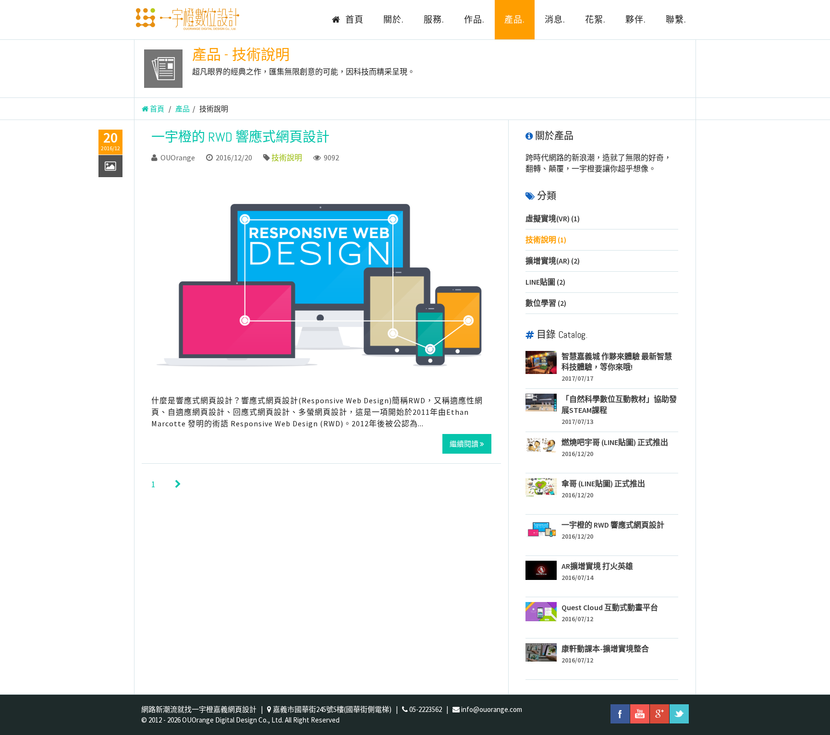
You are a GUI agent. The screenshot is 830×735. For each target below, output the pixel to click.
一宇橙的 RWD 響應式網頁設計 (240, 137)
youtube (639, 713)
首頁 (353, 19)
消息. (555, 19)
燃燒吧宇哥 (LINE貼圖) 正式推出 (614, 442)
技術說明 (286, 157)
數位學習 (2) (545, 303)
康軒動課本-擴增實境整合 (605, 648)
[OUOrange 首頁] (187, 19)
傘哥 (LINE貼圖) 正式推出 (603, 483)
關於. (393, 19)
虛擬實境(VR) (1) (552, 218)
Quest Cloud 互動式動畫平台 (609, 607)
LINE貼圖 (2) (545, 282)
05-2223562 (425, 709)
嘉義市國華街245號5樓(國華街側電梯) (332, 709)
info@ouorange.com (491, 709)
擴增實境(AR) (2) (552, 260)
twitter (679, 713)
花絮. (595, 19)
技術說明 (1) (545, 239)
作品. (474, 19)
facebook (620, 713)
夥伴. (635, 19)
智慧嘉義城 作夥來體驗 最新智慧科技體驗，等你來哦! (616, 361)
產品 (182, 108)
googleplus (659, 713)
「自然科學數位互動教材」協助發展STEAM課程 (619, 404)
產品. (514, 19)
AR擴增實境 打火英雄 (597, 566)
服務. (434, 19)
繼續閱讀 (465, 443)
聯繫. (676, 19)
